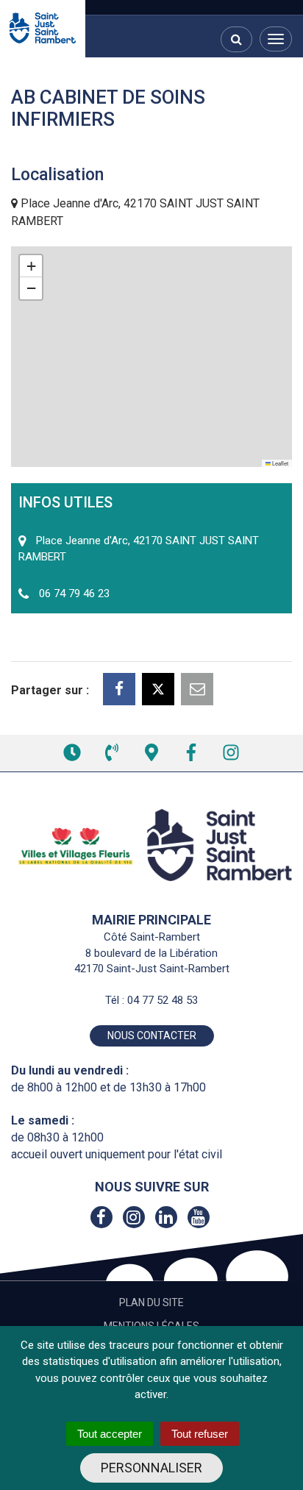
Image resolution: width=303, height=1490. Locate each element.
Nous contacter (151, 1035)
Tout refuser (199, 1433)
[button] (31, 266)
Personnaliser (151, 1467)
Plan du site (151, 1302)
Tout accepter (109, 1433)
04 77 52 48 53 (162, 1000)
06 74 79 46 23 (74, 593)
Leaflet (279, 463)
